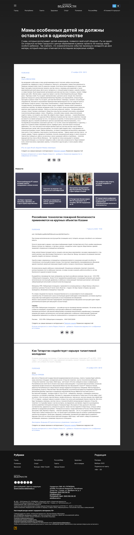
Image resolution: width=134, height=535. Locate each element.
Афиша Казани (59, 467)
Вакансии (17, 467)
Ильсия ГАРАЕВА (38, 375)
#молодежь (36, 422)
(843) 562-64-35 (70, 496)
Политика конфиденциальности (24, 518)
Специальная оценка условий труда (25, 519)
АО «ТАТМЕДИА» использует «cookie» (26, 515)
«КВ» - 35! (98, 469)
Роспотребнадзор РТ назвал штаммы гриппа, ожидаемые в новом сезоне (27, 183)
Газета (41, 10)
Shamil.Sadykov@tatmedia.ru (24, 488)
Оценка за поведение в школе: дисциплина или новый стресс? (52, 201)
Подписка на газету (102, 466)
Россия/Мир (92, 10)
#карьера (44, 422)
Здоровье (54, 10)
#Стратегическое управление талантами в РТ (64, 422)
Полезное (78, 10)
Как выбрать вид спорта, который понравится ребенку (105, 183)
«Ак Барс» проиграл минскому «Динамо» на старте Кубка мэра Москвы (27, 201)
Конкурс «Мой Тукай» (42, 467)
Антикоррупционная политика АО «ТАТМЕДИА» (28, 521)
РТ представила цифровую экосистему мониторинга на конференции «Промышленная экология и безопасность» (106, 201)
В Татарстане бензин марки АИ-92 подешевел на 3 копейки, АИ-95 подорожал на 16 (80, 201)
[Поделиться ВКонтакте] (54, 160)
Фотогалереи (79, 463)
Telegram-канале (60, 151)
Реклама (98, 460)
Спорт (66, 10)
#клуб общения (36, 148)
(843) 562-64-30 (64, 492)
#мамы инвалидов (49, 148)
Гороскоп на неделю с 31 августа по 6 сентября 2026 (53, 189)
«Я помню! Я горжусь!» (112, 10)
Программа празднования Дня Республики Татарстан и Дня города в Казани (80, 189)
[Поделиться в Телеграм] (59, 160)
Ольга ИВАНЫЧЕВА (28, 79)
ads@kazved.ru (55, 498)
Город (16, 10)
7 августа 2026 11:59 (94, 229)
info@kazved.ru (55, 494)
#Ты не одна (26, 148)
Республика (29, 10)
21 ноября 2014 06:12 (79, 72)
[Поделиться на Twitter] (49, 160)
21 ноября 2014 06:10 (94, 368)
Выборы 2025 (99, 463)
